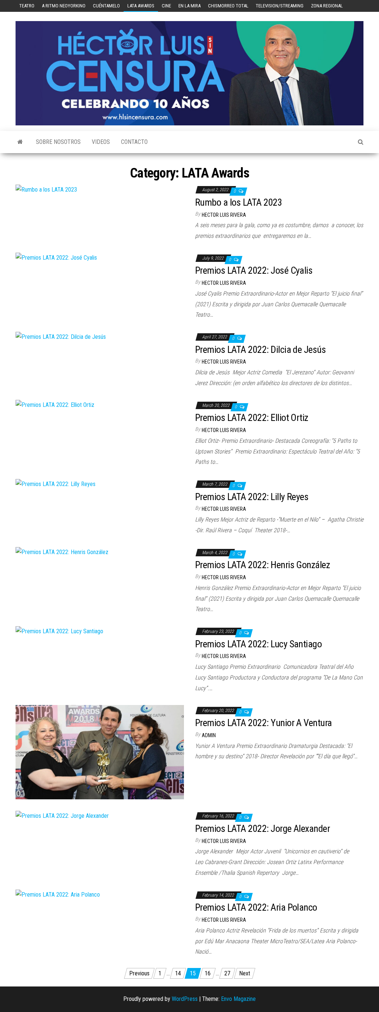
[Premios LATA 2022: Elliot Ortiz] (55, 404)
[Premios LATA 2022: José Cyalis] (56, 257)
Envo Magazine (238, 998)
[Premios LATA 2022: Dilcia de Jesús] (61, 336)
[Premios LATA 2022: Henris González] (62, 552)
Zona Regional (327, 6)
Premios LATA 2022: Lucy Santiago (258, 644)
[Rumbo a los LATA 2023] (46, 189)
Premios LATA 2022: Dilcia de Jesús (260, 349)
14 (178, 973)
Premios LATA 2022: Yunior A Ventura (263, 722)
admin (209, 735)
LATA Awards (140, 6)
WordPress (185, 998)
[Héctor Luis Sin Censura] (20, 142)
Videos (101, 141)
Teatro (26, 6)
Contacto (134, 141)
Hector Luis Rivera (224, 215)
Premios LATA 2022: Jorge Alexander (262, 828)
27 (227, 973)
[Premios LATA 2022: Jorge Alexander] (62, 815)
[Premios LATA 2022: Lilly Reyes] (55, 483)
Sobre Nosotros (58, 141)
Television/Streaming (279, 6)
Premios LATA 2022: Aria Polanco (256, 907)
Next (244, 973)
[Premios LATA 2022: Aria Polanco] (58, 894)
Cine (166, 6)
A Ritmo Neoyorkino (63, 6)
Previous (139, 973)
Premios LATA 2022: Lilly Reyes (251, 496)
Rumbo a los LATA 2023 (238, 202)
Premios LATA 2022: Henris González (262, 564)
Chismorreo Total (228, 6)
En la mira (189, 6)
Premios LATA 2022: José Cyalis (253, 270)
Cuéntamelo (106, 6)
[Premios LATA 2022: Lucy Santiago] (59, 630)
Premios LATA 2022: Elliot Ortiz (251, 417)
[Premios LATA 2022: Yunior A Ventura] (100, 751)
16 (208, 973)
